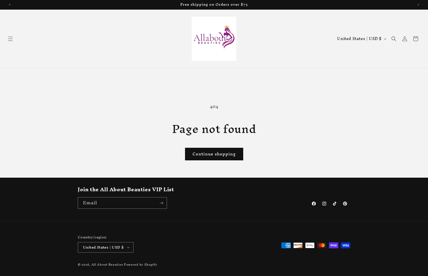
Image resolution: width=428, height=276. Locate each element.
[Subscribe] (161, 203)
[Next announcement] (418, 4)
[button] (10, 38)
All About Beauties (107, 264)
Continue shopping (214, 154)
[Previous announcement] (9, 4)
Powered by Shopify (140, 264)
